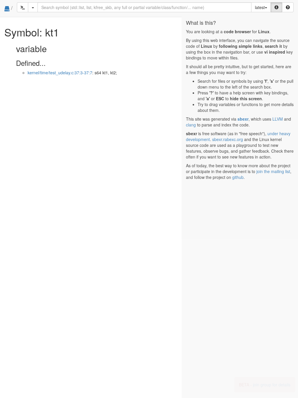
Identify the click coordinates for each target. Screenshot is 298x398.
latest (260, 7)
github (238, 177)
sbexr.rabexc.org (227, 139)
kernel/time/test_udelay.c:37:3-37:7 (60, 72)
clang (191, 125)
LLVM (277, 119)
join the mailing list (273, 171)
